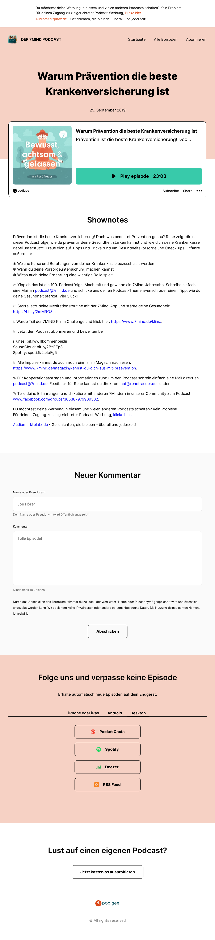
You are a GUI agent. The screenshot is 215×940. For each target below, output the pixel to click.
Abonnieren (196, 39)
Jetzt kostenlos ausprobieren (107, 872)
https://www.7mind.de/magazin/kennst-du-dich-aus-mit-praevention (74, 368)
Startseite (137, 39)
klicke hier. (133, 13)
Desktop (138, 713)
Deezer (112, 767)
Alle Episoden (166, 39)
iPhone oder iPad (83, 713)
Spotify (112, 749)
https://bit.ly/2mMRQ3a (34, 311)
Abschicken (107, 631)
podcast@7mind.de (52, 290)
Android (115, 713)
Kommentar (21, 526)
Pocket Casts (112, 731)
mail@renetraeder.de (137, 383)
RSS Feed (112, 784)
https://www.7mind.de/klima (136, 321)
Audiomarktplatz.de (51, 19)
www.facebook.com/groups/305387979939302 (55, 399)
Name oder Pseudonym (29, 492)
